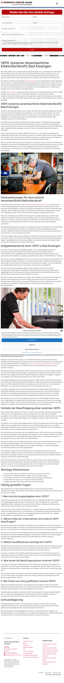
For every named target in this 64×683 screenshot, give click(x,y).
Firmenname (6, 17)
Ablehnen (32, 344)
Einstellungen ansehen (32, 349)
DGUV (25, 643)
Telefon (35, 23)
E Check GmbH (28, 653)
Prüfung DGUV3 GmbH (49, 652)
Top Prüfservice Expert (49, 648)
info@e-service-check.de (13, 655)
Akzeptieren (32, 340)
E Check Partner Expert (49, 644)
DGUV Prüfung (28, 641)
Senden (32, 49)
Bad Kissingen (30, 81)
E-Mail (35, 17)
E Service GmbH (28, 651)
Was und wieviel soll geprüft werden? (13, 34)
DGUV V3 (26, 645)
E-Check (44, 646)
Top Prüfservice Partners (50, 650)
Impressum (39, 352)
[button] (61, 331)
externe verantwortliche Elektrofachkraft (37, 204)
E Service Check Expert (30, 655)
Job (24, 649)
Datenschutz (34, 352)
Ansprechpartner (7, 23)
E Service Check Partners (31, 657)
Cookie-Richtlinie (26, 352)
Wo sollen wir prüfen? (9, 28)
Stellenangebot (28, 647)
